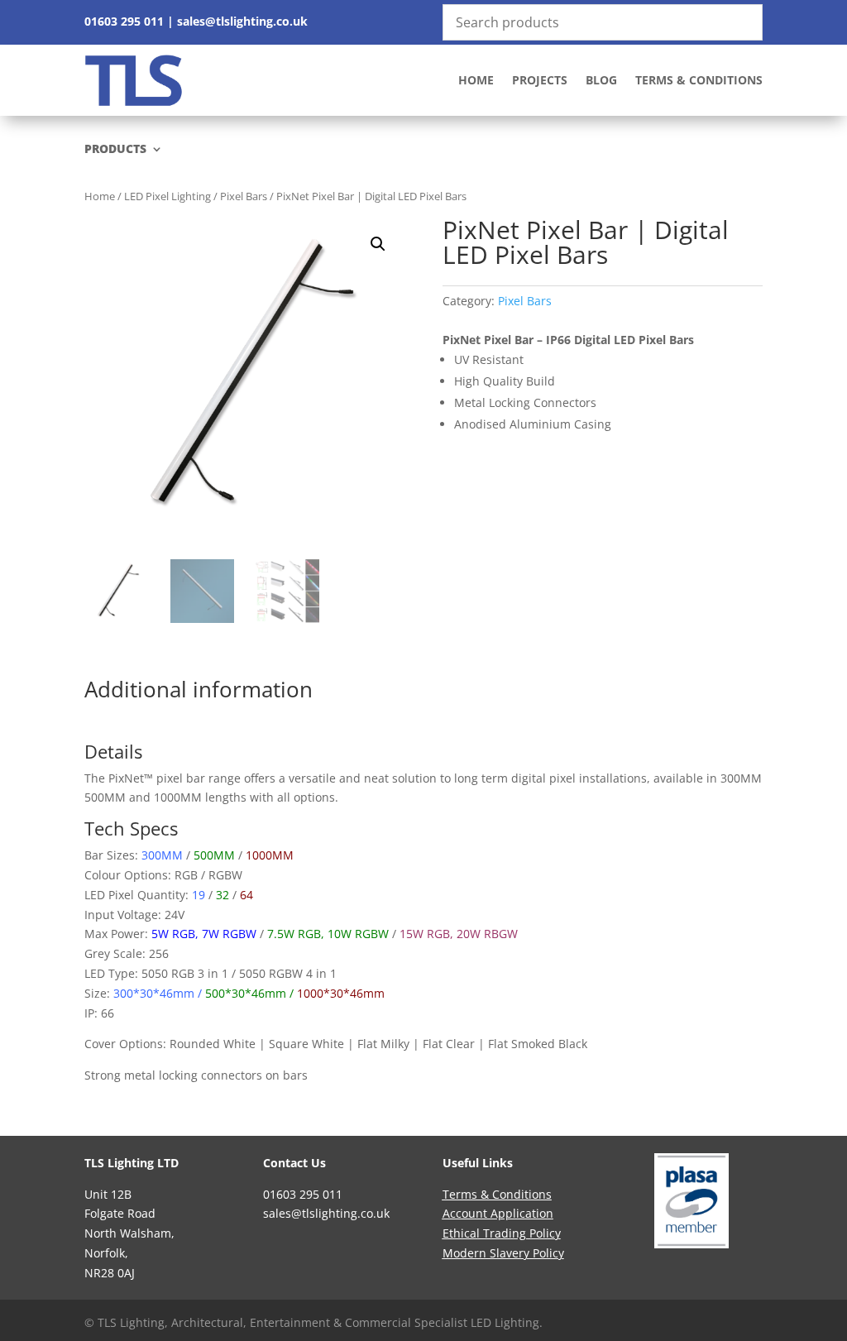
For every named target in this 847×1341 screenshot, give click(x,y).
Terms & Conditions (699, 80)
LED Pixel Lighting (167, 196)
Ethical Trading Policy (502, 1233)
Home (476, 80)
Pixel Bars (243, 196)
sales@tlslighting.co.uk (242, 21)
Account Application (498, 1213)
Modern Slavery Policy (503, 1253)
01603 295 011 (124, 21)
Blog (601, 80)
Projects (539, 80)
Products (115, 149)
